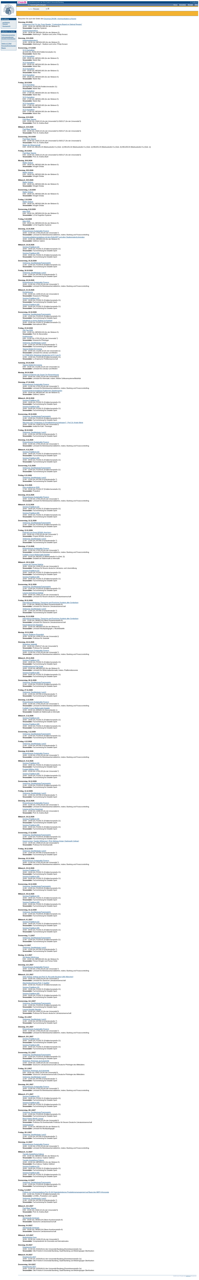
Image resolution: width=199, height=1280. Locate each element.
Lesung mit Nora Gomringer (33, 809)
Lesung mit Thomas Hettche (33, 564)
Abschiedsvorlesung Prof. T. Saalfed (36, 983)
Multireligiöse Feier (30, 1237)
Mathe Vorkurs (28, 163)
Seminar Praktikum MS (31, 253)
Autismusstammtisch (30, 31)
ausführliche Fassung (6, 23)
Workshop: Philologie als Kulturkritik (36, 1061)
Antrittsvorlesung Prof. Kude (33, 666)
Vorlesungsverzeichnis (8, 35)
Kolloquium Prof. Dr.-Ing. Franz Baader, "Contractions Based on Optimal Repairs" (52, 24)
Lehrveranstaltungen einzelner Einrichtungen (8, 38)
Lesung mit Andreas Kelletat (33, 593)
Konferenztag (27, 336)
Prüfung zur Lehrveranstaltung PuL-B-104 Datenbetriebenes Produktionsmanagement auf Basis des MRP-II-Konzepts (66, 1192)
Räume (3, 48)
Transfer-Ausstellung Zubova (33, 1154)
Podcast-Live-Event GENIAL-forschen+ (37, 532)
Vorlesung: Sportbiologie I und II (34, 273)
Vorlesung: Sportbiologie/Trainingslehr (37, 263)
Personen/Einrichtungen (8, 46)
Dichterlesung (28, 292)
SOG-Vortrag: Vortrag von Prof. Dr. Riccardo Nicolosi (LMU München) (48, 977)
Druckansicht (6, 26)
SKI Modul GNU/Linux (31, 957)
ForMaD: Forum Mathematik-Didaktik (36, 555)
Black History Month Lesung (33, 1118)
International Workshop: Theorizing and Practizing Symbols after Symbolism (50, 602)
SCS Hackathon (29, 50)
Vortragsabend (28, 1125)
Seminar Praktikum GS (31, 247)
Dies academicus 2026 (31, 487)
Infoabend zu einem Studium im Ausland (37, 320)
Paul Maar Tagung (29, 119)
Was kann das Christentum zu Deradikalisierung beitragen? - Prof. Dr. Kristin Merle (53, 422)
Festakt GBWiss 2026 (31, 769)
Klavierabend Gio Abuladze (33, 625)
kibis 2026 (26, 211)
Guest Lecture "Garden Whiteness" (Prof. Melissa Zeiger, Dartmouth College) (51, 841)
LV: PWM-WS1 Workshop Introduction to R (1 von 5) (42, 355)
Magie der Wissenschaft (31, 145)
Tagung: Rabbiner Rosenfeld (33, 634)
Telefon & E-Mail (6, 43)
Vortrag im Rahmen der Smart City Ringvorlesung (41, 375)
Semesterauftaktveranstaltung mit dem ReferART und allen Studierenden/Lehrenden (54, 237)
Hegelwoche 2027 (29, 1247)
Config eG (188, 1276)
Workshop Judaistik (30, 644)
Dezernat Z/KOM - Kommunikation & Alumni (60, 19)
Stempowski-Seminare (31, 1218)
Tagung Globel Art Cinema (32, 349)
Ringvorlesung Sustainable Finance (36, 231)
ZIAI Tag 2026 (28, 330)
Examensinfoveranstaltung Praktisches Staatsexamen (42, 391)
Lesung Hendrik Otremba (32, 1009)
